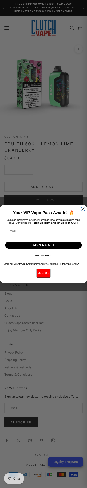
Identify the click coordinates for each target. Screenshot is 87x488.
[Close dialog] (83, 209)
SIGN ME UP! (43, 245)
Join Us (43, 273)
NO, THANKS (43, 255)
